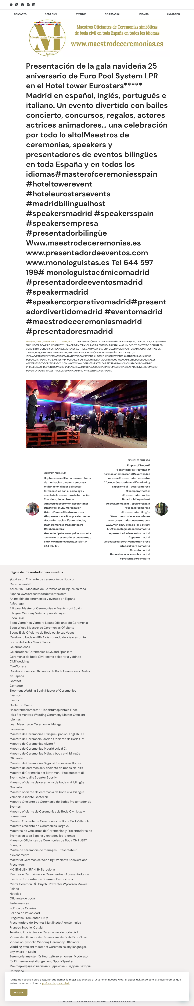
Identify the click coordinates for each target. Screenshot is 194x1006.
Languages (17, 729)
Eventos (81, 14)
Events (14, 700)
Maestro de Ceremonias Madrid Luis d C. (38, 749)
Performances (19, 903)
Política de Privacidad (25, 913)
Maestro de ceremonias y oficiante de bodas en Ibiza (46, 768)
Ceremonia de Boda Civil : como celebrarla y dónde (45, 657)
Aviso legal (17, 603)
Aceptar (19, 992)
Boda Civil (17, 618)
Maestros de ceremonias (41, 341)
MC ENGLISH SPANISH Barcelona (32, 869)
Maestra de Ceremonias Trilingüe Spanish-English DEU (47, 734)
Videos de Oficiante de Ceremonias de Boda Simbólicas (49, 937)
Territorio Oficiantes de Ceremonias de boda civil (44, 932)
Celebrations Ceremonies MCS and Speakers (41, 652)
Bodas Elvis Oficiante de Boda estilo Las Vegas (42, 633)
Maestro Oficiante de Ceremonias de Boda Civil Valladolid (50, 821)
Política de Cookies (23, 908)
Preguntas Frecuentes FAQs (29, 918)
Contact (15, 681)
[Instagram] (22, 4)
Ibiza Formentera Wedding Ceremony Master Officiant (47, 715)
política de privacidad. (56, 983)
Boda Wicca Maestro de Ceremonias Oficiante (42, 628)
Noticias (67, 341)
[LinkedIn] (33, 4)
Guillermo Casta (21, 705)
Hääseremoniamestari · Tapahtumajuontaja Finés (43, 710)
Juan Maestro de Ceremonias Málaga (36, 724)
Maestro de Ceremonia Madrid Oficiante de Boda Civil (47, 739)
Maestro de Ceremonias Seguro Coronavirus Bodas (45, 763)
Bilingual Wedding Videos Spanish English (38, 613)
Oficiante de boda (22, 898)
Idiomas (144, 14)
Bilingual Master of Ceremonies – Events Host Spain (45, 608)
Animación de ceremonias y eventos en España (42, 599)
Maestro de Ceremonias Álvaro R (32, 744)
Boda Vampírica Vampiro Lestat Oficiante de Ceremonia (49, 623)
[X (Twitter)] (16, 4)
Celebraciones (20, 647)
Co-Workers (18, 666)
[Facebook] (11, 4)
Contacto (20, 14)
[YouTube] (28, 4)
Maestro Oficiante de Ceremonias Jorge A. (39, 826)
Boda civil (51, 14)
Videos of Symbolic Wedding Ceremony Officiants (44, 942)
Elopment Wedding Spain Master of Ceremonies (43, 691)
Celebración (112, 14)
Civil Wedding (19, 661)
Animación (173, 14)
